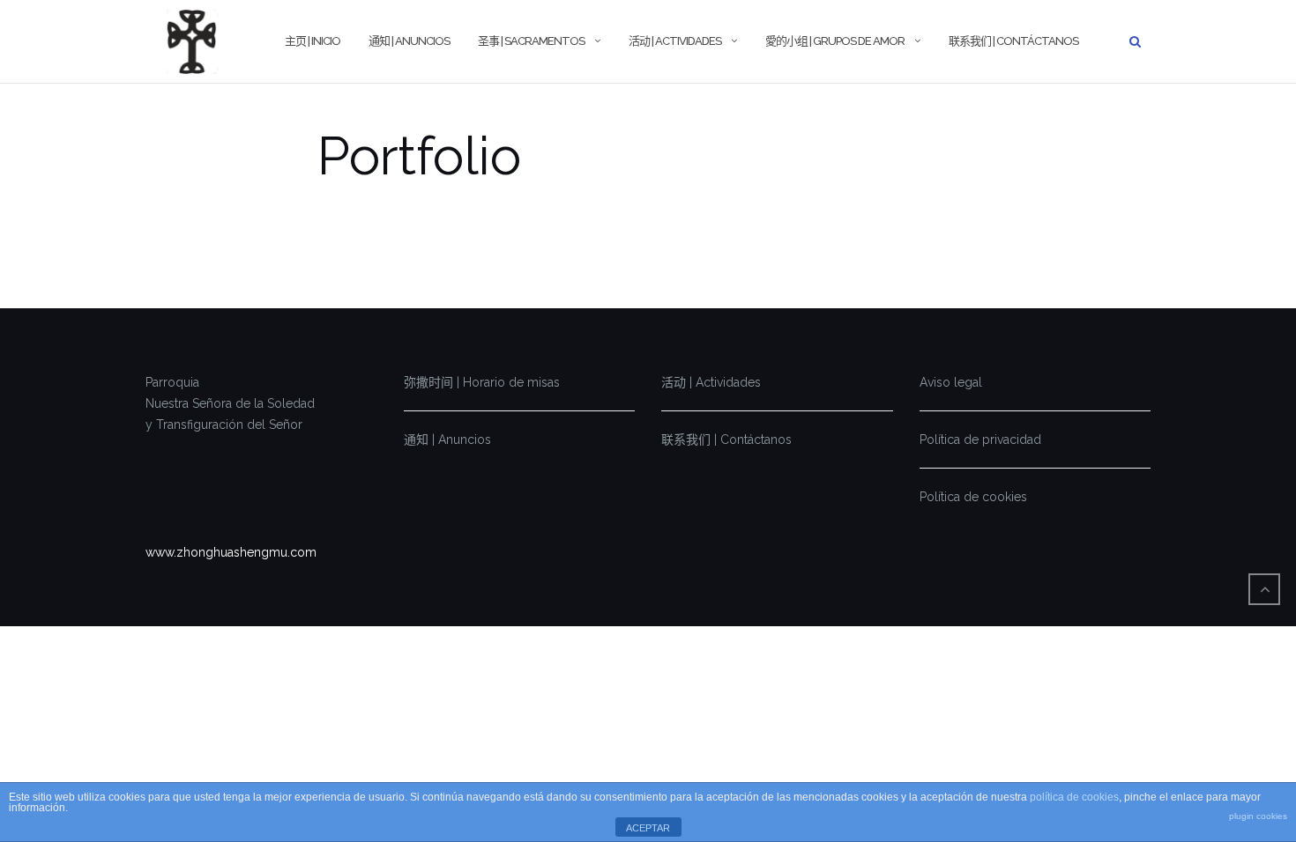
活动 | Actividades (675, 41)
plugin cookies (1258, 816)
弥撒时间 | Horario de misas (482, 382)
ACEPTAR (648, 828)
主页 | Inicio (312, 41)
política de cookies (1074, 797)
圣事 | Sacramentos (531, 41)
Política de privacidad (980, 439)
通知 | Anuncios (409, 41)
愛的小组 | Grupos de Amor (835, 41)
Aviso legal (951, 382)
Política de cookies (973, 497)
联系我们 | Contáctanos (1013, 41)
